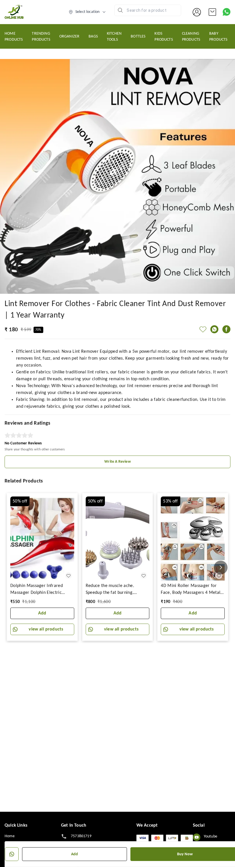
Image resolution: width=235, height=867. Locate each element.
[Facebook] (226, 329)
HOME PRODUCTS (14, 36)
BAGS (93, 36)
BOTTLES (138, 36)
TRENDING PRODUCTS (41, 36)
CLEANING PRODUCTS (191, 36)
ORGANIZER (69, 36)
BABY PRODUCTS (218, 36)
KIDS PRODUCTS (163, 36)
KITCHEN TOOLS (114, 36)
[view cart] (212, 12)
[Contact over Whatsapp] (226, 12)
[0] (212, 12)
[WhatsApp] (214, 329)
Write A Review (117, 462)
